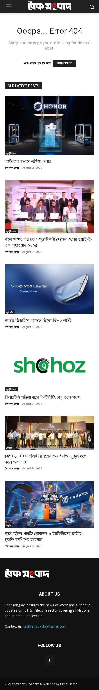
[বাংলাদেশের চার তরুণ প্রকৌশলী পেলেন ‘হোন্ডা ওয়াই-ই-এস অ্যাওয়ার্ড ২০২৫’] (49, 206)
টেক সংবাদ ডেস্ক (12, 167)
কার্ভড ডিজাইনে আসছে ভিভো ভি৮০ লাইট (38, 320)
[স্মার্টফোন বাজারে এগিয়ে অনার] (49, 125)
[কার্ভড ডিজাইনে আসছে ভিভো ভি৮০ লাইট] (49, 289)
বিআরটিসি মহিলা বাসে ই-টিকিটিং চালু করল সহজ (42, 397)
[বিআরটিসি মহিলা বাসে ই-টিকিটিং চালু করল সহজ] (49, 365)
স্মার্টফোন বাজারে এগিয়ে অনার (28, 161)
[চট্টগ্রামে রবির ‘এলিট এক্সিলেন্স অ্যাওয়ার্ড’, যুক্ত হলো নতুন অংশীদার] (49, 433)
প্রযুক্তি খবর (11, 153)
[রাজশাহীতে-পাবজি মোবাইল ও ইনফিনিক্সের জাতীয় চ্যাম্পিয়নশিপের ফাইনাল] (49, 504)
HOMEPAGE (64, 63)
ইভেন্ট (8, 525)
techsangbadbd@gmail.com (44, 626)
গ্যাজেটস (9, 312)
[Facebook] (49, 660)
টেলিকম (9, 447)
